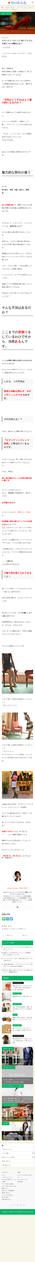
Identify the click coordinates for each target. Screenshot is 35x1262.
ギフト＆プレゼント (18, 982)
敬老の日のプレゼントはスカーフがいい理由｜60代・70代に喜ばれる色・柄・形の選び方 (22, 987)
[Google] (17, 907)
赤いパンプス (16, 928)
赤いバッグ (9, 928)
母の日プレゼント (8, 1067)
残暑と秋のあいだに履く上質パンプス (22, 997)
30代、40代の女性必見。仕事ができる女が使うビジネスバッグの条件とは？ (22, 1009)
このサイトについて (7, 1149)
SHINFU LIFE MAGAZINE (16, 1212)
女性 (5, 928)
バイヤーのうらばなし (10, 1104)
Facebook (20, 1181)
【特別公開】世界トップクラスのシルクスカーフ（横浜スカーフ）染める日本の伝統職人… (17, 965)
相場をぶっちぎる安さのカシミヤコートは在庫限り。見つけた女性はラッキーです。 (17, 953)
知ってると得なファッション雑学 (13, 1086)
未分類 (5, 1123)
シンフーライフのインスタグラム (25, 1176)
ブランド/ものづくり (18, 1035)
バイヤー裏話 (5, 1153)
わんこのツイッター (23, 1179)
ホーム (3, 1175)
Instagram (17, 1204)
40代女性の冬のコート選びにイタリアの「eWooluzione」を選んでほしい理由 (23, 1040)
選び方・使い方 (6, 13)
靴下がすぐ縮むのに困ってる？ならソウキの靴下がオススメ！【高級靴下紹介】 (17, 971)
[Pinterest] (20, 1204)
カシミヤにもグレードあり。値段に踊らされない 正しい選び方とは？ (18, 959)
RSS (23, 1204)
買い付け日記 (5, 1197)
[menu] (32, 2)
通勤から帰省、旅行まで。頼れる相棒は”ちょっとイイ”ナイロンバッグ (22, 1018)
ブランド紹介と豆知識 (7, 1184)
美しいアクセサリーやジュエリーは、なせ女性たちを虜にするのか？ (22, 1029)
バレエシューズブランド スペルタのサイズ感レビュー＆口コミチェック (18, 948)
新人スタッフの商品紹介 (8, 1190)
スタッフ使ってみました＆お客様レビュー (9, 1187)
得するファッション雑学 (8, 1157)
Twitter (11, 1204)
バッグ (15, 1014)
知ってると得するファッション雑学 (9, 1180)
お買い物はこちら (6, 1165)
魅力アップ (23, 928)
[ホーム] (17, 1145)
